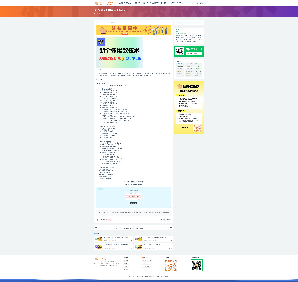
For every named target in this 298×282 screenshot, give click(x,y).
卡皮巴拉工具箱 (197, 66)
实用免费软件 (197, 69)
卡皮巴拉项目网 (105, 219)
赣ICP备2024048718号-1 (157, 276)
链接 (169, 219)
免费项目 (180, 66)
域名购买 (147, 266)
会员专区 (189, 63)
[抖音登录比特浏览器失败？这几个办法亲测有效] (99, 246)
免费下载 (197, 63)
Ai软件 (180, 63)
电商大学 (198, 71)
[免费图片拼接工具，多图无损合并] (139, 246)
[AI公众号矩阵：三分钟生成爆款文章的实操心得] (99, 239)
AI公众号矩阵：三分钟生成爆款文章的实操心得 (116, 237)
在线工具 (180, 68)
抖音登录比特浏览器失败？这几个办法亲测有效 (116, 244)
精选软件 (180, 73)
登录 (202, 3)
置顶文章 (188, 73)
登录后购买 (133, 203)
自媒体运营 (180, 75)
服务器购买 (147, 263)
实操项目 (96, 13)
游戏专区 (189, 71)
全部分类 (108, 22)
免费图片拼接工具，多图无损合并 (153, 244)
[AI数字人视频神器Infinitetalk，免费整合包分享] (139, 239)
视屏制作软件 (197, 76)
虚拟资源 (189, 75)
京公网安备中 (166, 276)
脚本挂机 (198, 73)
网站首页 (126, 260)
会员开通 (126, 266)
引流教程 (180, 71)
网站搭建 (126, 269)
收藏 (163, 219)
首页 (103, 22)
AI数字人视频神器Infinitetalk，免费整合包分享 (156, 237)
